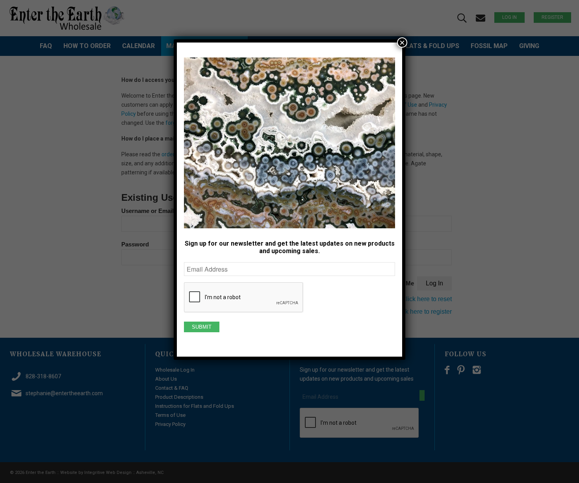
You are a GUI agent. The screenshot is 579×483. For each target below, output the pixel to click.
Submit (202, 327)
